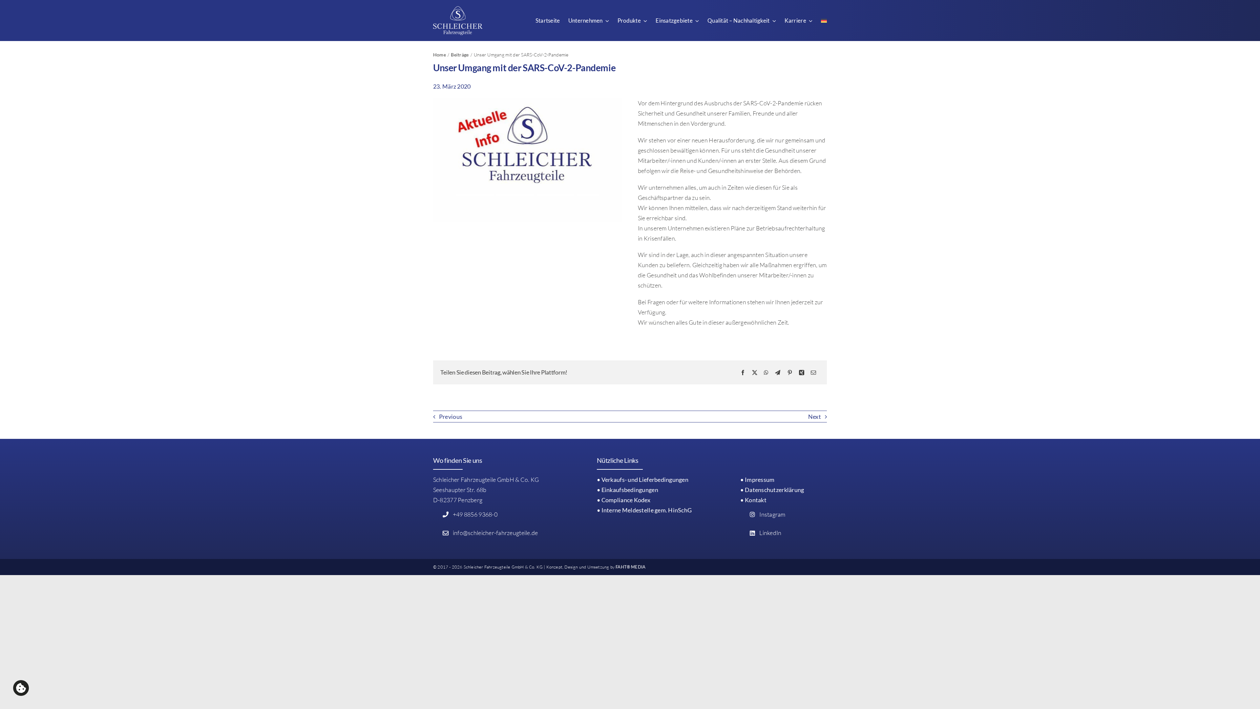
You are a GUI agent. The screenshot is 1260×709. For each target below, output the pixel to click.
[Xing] (802, 372)
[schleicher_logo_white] (457, 9)
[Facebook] (743, 372)
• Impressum (757, 479)
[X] (755, 372)
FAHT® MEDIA (630, 566)
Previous (450, 416)
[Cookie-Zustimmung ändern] (21, 688)
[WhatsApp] (766, 372)
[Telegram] (778, 372)
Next (814, 416)
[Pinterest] (790, 372)
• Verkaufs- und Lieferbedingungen (642, 479)
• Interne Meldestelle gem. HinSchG (644, 510)
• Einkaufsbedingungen (627, 489)
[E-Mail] (813, 372)
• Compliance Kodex (623, 500)
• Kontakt (753, 500)
